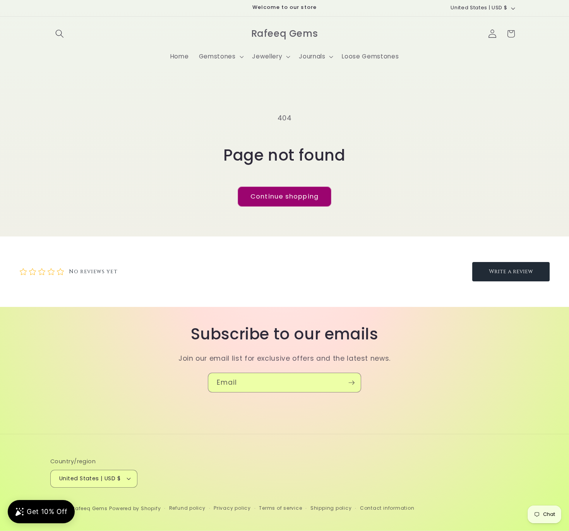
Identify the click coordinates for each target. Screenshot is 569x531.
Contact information (387, 508)
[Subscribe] (351, 383)
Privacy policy (232, 508)
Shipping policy (331, 508)
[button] (59, 33)
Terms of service (280, 508)
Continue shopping (284, 196)
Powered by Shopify (135, 508)
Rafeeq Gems (89, 508)
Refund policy (187, 508)
